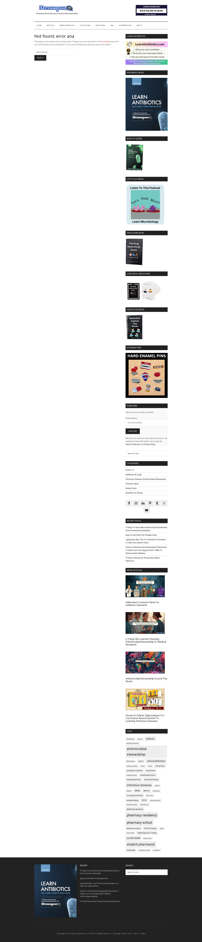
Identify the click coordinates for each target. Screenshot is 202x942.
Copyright (116, 934)
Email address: (131, 418)
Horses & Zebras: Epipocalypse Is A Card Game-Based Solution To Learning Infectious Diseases (145, 718)
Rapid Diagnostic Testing (147, 833)
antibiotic (150, 738)
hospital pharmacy (134, 780)
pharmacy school (139, 823)
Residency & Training (134, 493)
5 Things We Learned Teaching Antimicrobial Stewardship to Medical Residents (146, 642)
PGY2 (144, 800)
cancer (140, 761)
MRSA (137, 790)
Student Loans (147, 838)
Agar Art (140, 739)
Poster (162, 828)
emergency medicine (135, 771)
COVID (150, 766)
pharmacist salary (155, 800)
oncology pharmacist (135, 796)
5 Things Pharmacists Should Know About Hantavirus (100, 901)
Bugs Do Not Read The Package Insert (141, 535)
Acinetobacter (130, 739)
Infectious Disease (151, 780)
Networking (156, 791)
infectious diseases (139, 785)
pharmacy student (134, 828)
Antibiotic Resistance (133, 743)
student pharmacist (141, 844)
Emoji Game (150, 771)
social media (133, 838)
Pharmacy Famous (132, 805)
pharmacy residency (142, 815)
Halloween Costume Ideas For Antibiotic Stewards (142, 603)
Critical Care (159, 766)
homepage (106, 41)
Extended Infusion (132, 775)
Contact (142, 934)
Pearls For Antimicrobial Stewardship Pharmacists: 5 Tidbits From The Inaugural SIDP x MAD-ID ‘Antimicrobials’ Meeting (146, 550)
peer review (149, 795)
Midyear (129, 791)
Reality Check (131, 488)
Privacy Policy (149, 444)
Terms (135, 934)
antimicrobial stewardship (137, 751)
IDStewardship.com (104, 934)
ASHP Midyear (131, 761)
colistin (143, 766)
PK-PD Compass (150, 828)
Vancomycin (156, 850)
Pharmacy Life (144, 805)
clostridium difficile (132, 766)
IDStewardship (56, 10)
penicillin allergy (133, 800)
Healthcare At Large (134, 475)
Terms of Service (133, 444)
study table (131, 850)
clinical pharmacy (156, 761)
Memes (157, 785)
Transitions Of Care (144, 850)
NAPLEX (146, 791)
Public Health (130, 833)
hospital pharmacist (147, 775)
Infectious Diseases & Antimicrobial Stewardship (146, 479)
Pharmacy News (132, 484)
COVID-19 (130, 470)
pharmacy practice (135, 809)
